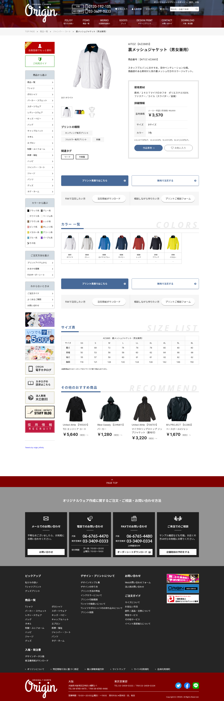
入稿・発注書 (33, 649)
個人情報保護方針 (95, 669)
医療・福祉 (32, 155)
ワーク (67, 157)
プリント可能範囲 (89, 599)
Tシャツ (31, 88)
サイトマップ (118, 669)
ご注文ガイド (33, 293)
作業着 (82, 157)
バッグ (30, 124)
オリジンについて (35, 669)
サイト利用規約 (141, 669)
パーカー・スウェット (37, 100)
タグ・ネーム (33, 191)
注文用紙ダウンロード (109, 198)
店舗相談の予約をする (177, 552)
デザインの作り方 (89, 586)
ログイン (152, 9)
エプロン (31, 143)
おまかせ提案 (33, 268)
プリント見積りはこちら (94, 180)
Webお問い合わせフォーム (138, 582)
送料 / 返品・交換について (138, 611)
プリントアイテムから (37, 262)
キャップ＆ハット (35, 131)
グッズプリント (32, 591)
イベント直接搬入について (138, 623)
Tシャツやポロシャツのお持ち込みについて (101, 608)
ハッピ (30, 161)
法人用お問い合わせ (134, 586)
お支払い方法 (131, 606)
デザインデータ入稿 (34, 656)
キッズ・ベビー (34, 118)
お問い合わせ (33, 305)
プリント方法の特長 (90, 591)
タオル (30, 137)
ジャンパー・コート (62, 31)
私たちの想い (31, 582)
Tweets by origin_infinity (34, 447)
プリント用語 (87, 612)
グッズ (30, 185)
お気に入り (122, 9)
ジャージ (31, 173)
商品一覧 (44, 31)
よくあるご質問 (34, 299)
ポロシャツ (32, 94)
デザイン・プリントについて (98, 576)
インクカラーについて (91, 595)
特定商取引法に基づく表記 (65, 669)
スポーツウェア (34, 106)
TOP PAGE (30, 31)
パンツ (30, 179)
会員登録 (138, 9)
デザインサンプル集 (90, 582)
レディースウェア (35, 112)
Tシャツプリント (33, 586)
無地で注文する (165, 180)
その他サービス (132, 619)
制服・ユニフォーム (36, 149)
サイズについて (132, 602)
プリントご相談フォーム (178, 198)
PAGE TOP (112, 482)
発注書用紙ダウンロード (37, 660)
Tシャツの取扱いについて (93, 603)
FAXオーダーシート (36, 275)
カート (165, 9)
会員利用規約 (163, 669)
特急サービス (131, 615)
